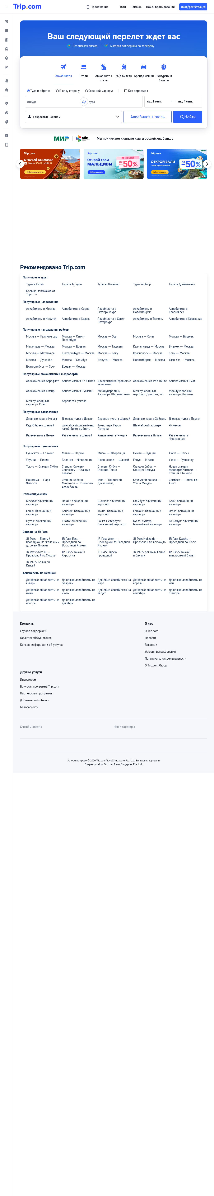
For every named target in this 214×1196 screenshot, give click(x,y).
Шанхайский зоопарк (147, 425)
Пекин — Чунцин (144, 453)
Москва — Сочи (143, 336)
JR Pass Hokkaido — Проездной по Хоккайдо (149, 540)
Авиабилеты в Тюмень (148, 318)
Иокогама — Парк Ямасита (38, 481)
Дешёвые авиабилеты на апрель (149, 581)
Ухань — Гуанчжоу (181, 459)
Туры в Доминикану (182, 284)
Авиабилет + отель (147, 116)
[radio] (38, 90)
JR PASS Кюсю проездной (107, 553)
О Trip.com (151, 631)
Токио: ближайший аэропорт (110, 512)
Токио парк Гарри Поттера (109, 427)
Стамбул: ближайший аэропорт (147, 502)
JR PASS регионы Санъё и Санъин (149, 553)
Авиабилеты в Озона (75, 308)
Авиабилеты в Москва (40, 308)
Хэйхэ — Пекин (179, 453)
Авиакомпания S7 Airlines (78, 381)
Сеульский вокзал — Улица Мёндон (146, 481)
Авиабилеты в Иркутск (41, 318)
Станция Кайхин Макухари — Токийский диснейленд (77, 483)
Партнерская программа (36, 693)
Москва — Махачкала (40, 353)
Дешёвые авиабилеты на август (114, 591)
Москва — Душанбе (39, 360)
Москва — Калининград (41, 336)
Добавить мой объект (34, 700)
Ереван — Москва (73, 366)
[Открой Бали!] (177, 164)
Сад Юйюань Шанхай (40, 425)
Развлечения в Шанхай (77, 435)
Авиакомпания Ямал (182, 381)
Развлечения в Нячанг (147, 435)
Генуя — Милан (143, 459)
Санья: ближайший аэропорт (38, 512)
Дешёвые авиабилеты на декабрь (78, 601)
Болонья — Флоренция (77, 459)
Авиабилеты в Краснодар (185, 318)
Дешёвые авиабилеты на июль (78, 591)
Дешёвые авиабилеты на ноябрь (42, 601)
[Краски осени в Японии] (50, 164)
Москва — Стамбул (74, 360)
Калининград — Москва (148, 346)
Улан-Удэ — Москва (182, 360)
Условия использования (160, 651)
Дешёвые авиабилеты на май (185, 581)
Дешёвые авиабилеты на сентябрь (149, 591)
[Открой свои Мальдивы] (114, 164)
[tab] (63, 72)
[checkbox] (136, 90)
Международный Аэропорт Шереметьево (114, 392)
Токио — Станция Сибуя (42, 466)
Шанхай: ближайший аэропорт (112, 502)
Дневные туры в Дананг (77, 418)
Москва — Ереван (73, 346)
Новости (150, 638)
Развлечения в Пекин (40, 435)
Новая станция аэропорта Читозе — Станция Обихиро (182, 470)
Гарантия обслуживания (36, 638)
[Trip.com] (27, 7)
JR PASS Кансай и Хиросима (73, 553)
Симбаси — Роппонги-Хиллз (183, 481)
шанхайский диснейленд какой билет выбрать (78, 427)
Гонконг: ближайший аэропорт (147, 512)
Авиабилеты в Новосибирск (142, 310)
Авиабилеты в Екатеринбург (107, 310)
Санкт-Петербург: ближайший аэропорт (112, 522)
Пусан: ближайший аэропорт (38, 522)
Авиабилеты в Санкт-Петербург (112, 320)
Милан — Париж (73, 453)
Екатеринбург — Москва (78, 353)
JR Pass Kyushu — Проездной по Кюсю (182, 540)
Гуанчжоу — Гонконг (40, 453)
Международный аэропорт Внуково (181, 392)
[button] (6, 7)
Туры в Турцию (72, 284)
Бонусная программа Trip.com (39, 686)
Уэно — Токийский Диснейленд (110, 481)
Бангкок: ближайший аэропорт (76, 512)
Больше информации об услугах (41, 644)
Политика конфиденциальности (165, 658)
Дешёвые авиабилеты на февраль (78, 581)
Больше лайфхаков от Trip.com (40, 292)
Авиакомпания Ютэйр (40, 391)
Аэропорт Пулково (74, 401)
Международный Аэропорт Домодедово (148, 392)
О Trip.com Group (156, 665)
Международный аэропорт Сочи (37, 402)
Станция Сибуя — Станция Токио (109, 468)
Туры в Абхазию (108, 284)
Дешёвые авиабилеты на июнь (42, 591)
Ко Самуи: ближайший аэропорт (184, 522)
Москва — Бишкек (181, 336)
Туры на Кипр (142, 284)
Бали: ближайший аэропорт (181, 502)
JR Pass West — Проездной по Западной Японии (114, 542)
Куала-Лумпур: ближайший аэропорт (147, 522)
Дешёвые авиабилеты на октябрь (185, 591)
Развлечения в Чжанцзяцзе (178, 437)
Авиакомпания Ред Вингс (150, 381)
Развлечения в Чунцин (112, 435)
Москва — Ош (107, 336)
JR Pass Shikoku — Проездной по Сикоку (40, 553)
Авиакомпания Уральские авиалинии (114, 382)
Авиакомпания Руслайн (77, 391)
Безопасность (29, 707)
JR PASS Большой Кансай (38, 563)
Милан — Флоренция (112, 453)
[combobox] (33, 101)
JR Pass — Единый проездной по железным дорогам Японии (42, 542)
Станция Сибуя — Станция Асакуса (144, 468)
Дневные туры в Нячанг (41, 418)
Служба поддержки (33, 631)
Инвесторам (28, 679)
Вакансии (151, 644)
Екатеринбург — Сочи (40, 366)
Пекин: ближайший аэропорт (75, 502)
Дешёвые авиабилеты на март (114, 581)
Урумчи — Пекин (37, 459)
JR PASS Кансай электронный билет (182, 553)
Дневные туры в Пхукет (184, 418)
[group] (82, 46)
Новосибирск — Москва (149, 360)
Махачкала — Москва (40, 346)
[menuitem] (7, 21)
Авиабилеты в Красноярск (178, 310)
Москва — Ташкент (110, 346)
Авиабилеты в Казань (76, 318)
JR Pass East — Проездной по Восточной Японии (74, 542)
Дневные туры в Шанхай (114, 418)
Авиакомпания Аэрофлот (42, 381)
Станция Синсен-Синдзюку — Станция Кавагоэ (76, 470)
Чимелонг (175, 425)
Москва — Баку (108, 353)
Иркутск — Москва (110, 360)
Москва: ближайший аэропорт (40, 502)
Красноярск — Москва (147, 353)
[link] (98, 6)
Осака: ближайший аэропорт (181, 512)
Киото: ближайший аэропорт (74, 522)
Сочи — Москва (179, 353)
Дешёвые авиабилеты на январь (42, 581)
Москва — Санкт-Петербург (73, 338)
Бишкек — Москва (181, 346)
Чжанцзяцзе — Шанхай (113, 459)
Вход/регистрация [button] (193, 7)
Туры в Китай (35, 284)
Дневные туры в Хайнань (149, 418)
